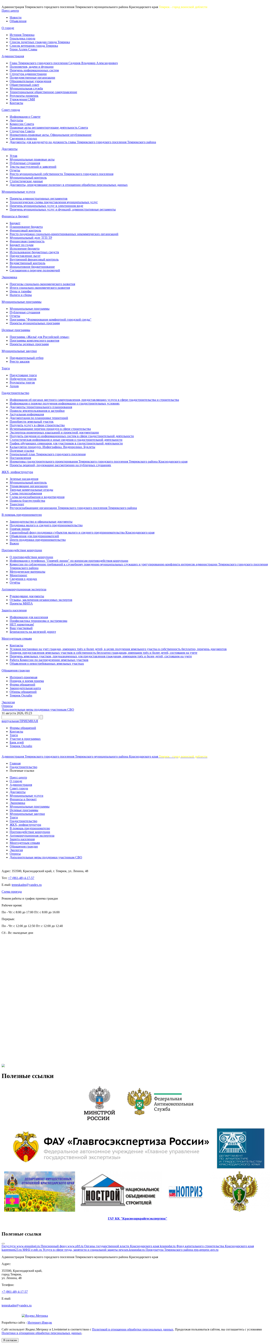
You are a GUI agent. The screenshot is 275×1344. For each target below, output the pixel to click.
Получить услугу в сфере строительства (37, 425)
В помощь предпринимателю (22, 514)
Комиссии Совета (22, 124)
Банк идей (17, 742)
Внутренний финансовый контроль (34, 259)
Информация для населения (29, 617)
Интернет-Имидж (40, 1322)
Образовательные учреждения (30, 81)
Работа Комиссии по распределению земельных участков (49, 660)
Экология (8, 702)
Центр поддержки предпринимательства (38, 539)
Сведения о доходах (23, 138)
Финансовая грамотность (27, 241)
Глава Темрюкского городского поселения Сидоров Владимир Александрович (64, 63)
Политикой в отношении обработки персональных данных (132, 1329)
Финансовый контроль (25, 230)
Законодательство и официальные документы (41, 521)
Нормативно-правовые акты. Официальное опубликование (50, 135)
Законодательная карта (25, 688)
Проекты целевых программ (29, 344)
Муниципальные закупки (19, 351)
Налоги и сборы (21, 295)
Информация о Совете (25, 116)
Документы (10, 149)
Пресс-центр (10, 10)
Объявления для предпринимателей (34, 536)
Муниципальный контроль (28, 177)
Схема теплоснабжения (26, 493)
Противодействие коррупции (22, 550)
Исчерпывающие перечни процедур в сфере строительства (50, 429)
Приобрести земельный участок (32, 421)
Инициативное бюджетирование (32, 266)
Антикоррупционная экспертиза (24, 589)
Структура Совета (22, 131)
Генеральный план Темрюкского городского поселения (48, 454)
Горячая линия (20, 529)
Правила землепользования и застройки (37, 410)
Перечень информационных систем (34, 70)
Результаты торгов (22, 382)
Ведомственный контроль (27, 263)
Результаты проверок (24, 95)
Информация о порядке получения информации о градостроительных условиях (65, 403)
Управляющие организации (29, 486)
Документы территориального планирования (41, 407)
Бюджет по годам (21, 245)
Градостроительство (15, 393)
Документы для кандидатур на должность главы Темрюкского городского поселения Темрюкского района (83, 142)
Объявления (18, 21)
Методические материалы (27, 571)
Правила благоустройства (27, 500)
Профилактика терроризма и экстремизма (38, 620)
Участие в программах (25, 738)
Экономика (9, 277)
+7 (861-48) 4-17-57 (21, 878)
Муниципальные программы (21, 301)
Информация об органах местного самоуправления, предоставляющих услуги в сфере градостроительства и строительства (94, 399)
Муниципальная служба (26, 88)
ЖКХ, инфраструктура (17, 472)
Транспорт (17, 504)
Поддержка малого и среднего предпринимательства (46, 525)
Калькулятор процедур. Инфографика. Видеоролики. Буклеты (52, 447)
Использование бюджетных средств (34, 252)
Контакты (16, 103)
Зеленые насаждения (24, 479)
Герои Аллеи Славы (23, 49)
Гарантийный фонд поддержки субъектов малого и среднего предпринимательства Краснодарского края (82, 532)
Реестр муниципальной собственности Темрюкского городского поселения (61, 174)
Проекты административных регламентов (38, 198)
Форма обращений (22, 684)
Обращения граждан (16, 670)
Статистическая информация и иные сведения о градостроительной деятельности (66, 439)
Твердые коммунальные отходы (31, 489)
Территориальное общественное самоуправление (43, 92)
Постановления (20, 458)
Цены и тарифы (20, 291)
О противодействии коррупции (31, 557)
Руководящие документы (27, 596)
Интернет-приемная (23, 677)
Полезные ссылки (22, 450)
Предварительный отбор (26, 358)
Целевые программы (16, 330)
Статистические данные (26, 181)
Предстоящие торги (23, 375)
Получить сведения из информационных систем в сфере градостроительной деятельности (72, 436)
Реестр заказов (20, 361)
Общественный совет (24, 85)
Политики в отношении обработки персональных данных (42, 1333)
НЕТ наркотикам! (22, 624)
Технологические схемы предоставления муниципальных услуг (54, 202)
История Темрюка (22, 34)
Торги (6, 368)
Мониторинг (18, 575)
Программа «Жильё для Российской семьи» (39, 337)
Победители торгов (23, 379)
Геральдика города (22, 38)
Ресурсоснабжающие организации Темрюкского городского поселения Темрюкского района (73, 508)
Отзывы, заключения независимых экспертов (41, 600)
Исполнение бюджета (24, 248)
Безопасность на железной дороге (33, 631)
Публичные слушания (25, 163)
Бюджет (15, 223)
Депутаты (16, 120)
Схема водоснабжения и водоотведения (37, 497)
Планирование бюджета (26, 226)
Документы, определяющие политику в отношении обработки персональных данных (69, 185)
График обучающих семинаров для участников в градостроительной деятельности (66, 443)
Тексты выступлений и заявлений (33, 166)
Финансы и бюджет (15, 216)
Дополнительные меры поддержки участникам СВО (38, 709)
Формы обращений (23, 728)
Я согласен (10, 1340)
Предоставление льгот (25, 256)
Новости (16, 17)
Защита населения (14, 610)
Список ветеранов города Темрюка (34, 45)
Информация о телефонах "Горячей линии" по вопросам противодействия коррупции (69, 560)
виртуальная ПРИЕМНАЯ (20, 721)
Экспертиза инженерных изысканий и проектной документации (54, 432)
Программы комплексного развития (34, 340)
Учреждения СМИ (22, 99)
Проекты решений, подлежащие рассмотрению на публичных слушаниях (60, 465)
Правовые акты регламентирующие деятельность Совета (49, 127)
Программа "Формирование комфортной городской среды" (50, 319)
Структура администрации (28, 74)
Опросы (7, 706)
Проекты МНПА (21, 603)
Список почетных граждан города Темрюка (40, 42)
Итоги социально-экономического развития (40, 287)
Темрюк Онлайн (21, 695)
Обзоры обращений (23, 691)
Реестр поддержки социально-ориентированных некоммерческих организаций (64, 234)
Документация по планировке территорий (39, 418)
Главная (15, 763)
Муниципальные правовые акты (32, 159)
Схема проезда (12, 891)
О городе (8, 28)
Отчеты (15, 170)
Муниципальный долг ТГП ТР (31, 237)
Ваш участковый (21, 628)
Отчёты (15, 582)
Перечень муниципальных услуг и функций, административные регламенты (63, 209)
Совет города (11, 110)
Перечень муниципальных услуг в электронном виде (46, 205)
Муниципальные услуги (18, 191)
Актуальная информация (27, 414)
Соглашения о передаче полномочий (35, 270)
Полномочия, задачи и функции (32, 66)
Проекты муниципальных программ (35, 323)
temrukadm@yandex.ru (27, 884)
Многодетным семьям (17, 638)
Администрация (13, 56)
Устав (13, 155)
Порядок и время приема (27, 681)
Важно (14, 543)
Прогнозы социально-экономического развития (42, 284)
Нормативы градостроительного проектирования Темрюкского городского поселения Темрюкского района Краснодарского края (98, 461)
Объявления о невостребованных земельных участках (47, 663)
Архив (14, 386)
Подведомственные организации (32, 77)
